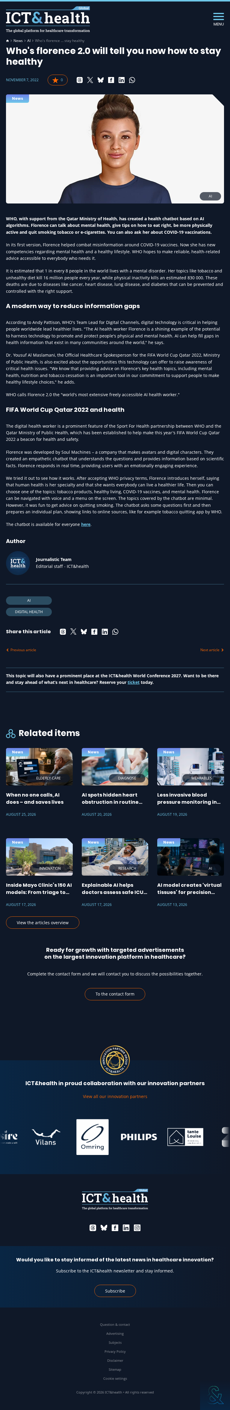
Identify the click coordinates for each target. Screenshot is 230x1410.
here (85, 524)
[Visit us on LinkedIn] (126, 1227)
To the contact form (115, 994)
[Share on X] (90, 80)
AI (29, 41)
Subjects (115, 1342)
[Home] (7, 40)
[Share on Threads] (80, 80)
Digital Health (29, 611)
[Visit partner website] (36, 1137)
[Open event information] (215, 1395)
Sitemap (115, 1369)
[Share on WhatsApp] (132, 80)
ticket (134, 682)
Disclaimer (115, 1360)
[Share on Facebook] (111, 80)
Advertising (115, 1333)
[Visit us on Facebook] (115, 1227)
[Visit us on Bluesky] (104, 1227)
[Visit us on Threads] (93, 1227)
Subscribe (115, 1291)
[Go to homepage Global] (48, 19)
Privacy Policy (115, 1351)
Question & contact (115, 1324)
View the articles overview (43, 922)
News (18, 41)
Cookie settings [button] (115, 1378)
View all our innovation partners (115, 1096)
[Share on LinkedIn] (122, 80)
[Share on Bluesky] (101, 80)
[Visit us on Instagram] (137, 1227)
